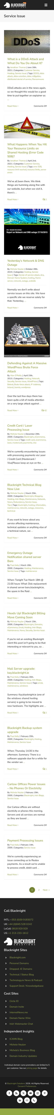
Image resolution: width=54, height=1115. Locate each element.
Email (21, 627)
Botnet (10, 384)
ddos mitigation (34, 76)
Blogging (38, 496)
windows (24, 685)
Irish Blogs (19, 499)
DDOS (36, 73)
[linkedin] (20, 1100)
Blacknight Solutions (16, 1083)
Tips (9, 505)
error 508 (37, 166)
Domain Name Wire (20, 1018)
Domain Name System (17, 278)
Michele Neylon (17, 269)
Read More (12, 106)
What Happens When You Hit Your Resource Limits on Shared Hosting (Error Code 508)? (27, 126)
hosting (31, 278)
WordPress (32, 381)
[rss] (16, 1093)
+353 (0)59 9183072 (21, 919)
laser (9, 442)
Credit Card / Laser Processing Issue (19, 428)
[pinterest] (45, 1093)
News (9, 502)
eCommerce (39, 437)
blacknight (22, 505)
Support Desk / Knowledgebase (27, 985)
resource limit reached (16, 169)
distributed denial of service (19, 79)
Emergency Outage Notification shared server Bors (24, 557)
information (41, 505)
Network (35, 378)
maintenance (13, 508)
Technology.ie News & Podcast (26, 980)
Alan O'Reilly (16, 375)
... (8, 99)
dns (42, 275)
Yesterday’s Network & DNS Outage (27, 231)
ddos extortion (20, 76)
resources (39, 508)
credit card (30, 440)
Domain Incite (17, 1006)
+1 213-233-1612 (18, 933)
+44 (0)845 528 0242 (20, 924)
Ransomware (38, 79)
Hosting (10, 73)
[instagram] (37, 1093)
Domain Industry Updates (23, 1056)
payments (27, 442)
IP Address (35, 384)
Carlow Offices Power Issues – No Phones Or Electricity (26, 786)
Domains (38, 624)
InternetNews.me (19, 1012)
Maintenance (31, 499)
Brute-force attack (22, 384)
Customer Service (31, 70)
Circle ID (14, 1001)
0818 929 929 (20, 928)
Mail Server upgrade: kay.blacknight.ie (21, 671)
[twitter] (23, 1093)
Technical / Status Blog (22, 974)
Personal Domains (19, 963)
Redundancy (18, 502)
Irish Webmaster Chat (21, 1023)
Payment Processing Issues (25, 841)
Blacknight (29, 437)
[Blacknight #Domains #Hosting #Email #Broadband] (19, 938)
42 (45, 410)
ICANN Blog (16, 1039)
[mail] (27, 1100)
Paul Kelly (14, 565)
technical (11, 511)
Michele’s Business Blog (22, 1050)
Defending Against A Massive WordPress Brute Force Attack (27, 337)
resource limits (33, 169)
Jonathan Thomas (18, 67)
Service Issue (20, 73)
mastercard (17, 442)
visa (34, 442)
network (17, 281)
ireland (10, 387)
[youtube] (30, 1093)
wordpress (26, 387)
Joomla (17, 387)
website (32, 281)
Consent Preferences (27, 1086)
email (40, 683)
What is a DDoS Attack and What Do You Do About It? (27, 41)
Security (10, 381)
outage (25, 281)
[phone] (34, 1100)
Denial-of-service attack (29, 275)
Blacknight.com (18, 957)
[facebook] (9, 1093)
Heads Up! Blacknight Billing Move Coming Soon (26, 615)
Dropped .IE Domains (21, 968)
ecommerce (41, 440)
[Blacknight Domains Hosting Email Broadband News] (15, 3)
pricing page (31, 1068)
